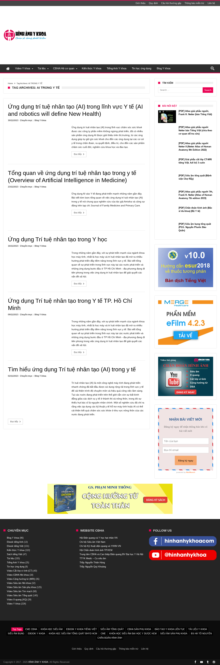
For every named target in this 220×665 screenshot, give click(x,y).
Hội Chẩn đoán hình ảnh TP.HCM (96, 550)
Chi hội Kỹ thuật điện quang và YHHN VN (100, 546)
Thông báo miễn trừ (194, 3)
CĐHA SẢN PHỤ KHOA (139, 629)
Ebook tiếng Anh (15, 542)
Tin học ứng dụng (15, 566)
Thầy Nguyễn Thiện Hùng (92, 562)
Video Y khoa (13, 603)
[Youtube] (201, 662)
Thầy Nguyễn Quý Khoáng (93, 566)
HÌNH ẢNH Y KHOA (38, 662)
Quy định (153, 3)
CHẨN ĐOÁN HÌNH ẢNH (109, 638)
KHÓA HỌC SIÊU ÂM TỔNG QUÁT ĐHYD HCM (73, 633)
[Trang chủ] (7, 68)
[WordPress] (214, 662)
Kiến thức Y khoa (15, 550)
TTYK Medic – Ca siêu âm (93, 558)
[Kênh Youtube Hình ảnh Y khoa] (183, 551)
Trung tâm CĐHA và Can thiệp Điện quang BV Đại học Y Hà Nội (111, 554)
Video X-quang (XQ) (17, 599)
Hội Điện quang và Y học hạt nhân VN (98, 538)
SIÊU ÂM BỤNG (16, 633)
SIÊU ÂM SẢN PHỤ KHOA (173, 633)
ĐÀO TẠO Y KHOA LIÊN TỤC (170, 629)
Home (10, 83)
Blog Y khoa (40, 120)
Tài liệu (10, 558)
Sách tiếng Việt (14, 554)
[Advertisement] (154, 35)
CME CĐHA (31, 629)
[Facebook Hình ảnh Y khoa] (183, 537)
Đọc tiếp (78, 154)
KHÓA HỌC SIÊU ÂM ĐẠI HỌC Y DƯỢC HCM (133, 633)
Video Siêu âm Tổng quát (19, 595)
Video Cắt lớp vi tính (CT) (19, 570)
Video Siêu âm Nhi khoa (19, 583)
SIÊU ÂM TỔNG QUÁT (112, 629)
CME (103, 633)
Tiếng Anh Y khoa (16, 562)
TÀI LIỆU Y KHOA (197, 629)
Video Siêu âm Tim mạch (19, 591)
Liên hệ (211, 3)
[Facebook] (195, 662)
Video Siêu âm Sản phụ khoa (21, 587)
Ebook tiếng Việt (15, 546)
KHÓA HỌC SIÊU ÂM (52, 629)
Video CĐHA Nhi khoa (18, 575)
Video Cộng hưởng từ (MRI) (21, 579)
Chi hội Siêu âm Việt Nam (92, 542)
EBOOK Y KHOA (36, 633)
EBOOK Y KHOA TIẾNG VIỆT (81, 629)
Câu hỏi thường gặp (171, 3)
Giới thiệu (140, 3)
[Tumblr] (207, 662)
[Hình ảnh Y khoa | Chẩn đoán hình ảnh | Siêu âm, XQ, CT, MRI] (24, 29)
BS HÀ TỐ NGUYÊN (201, 633)
